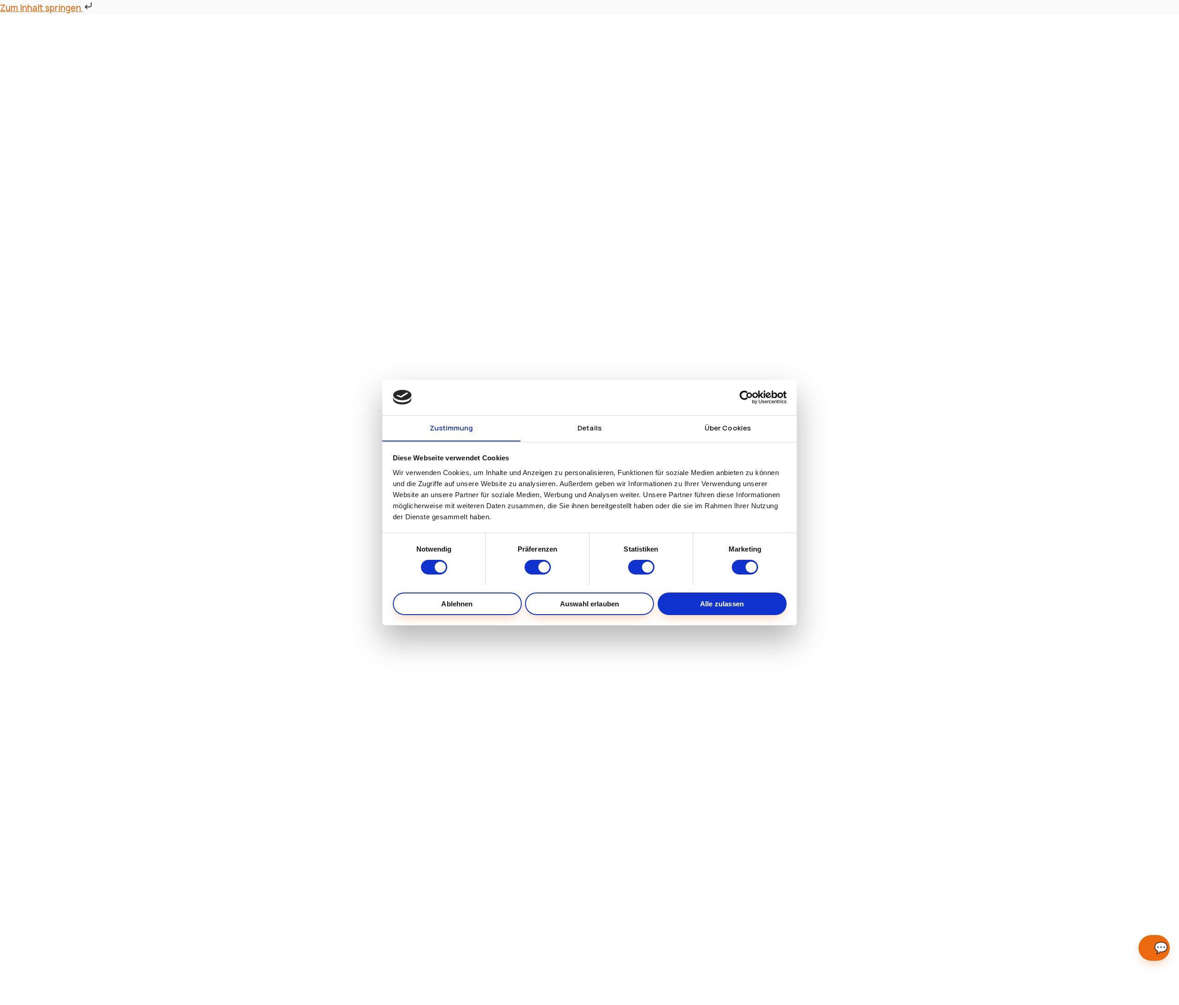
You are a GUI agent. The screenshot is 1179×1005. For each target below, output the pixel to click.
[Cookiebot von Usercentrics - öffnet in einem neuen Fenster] (746, 397)
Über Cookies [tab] (728, 427)
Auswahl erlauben (589, 603)
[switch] (538, 567)
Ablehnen (457, 603)
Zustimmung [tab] (451, 427)
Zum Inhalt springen (41, 8)
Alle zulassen (722, 603)
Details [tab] (589, 427)
